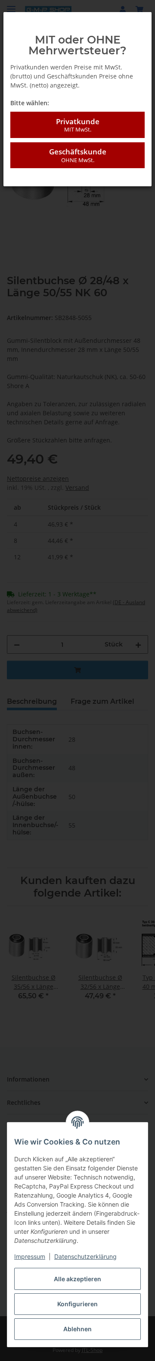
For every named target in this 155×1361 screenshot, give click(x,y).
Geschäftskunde (77, 155)
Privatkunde (77, 124)
